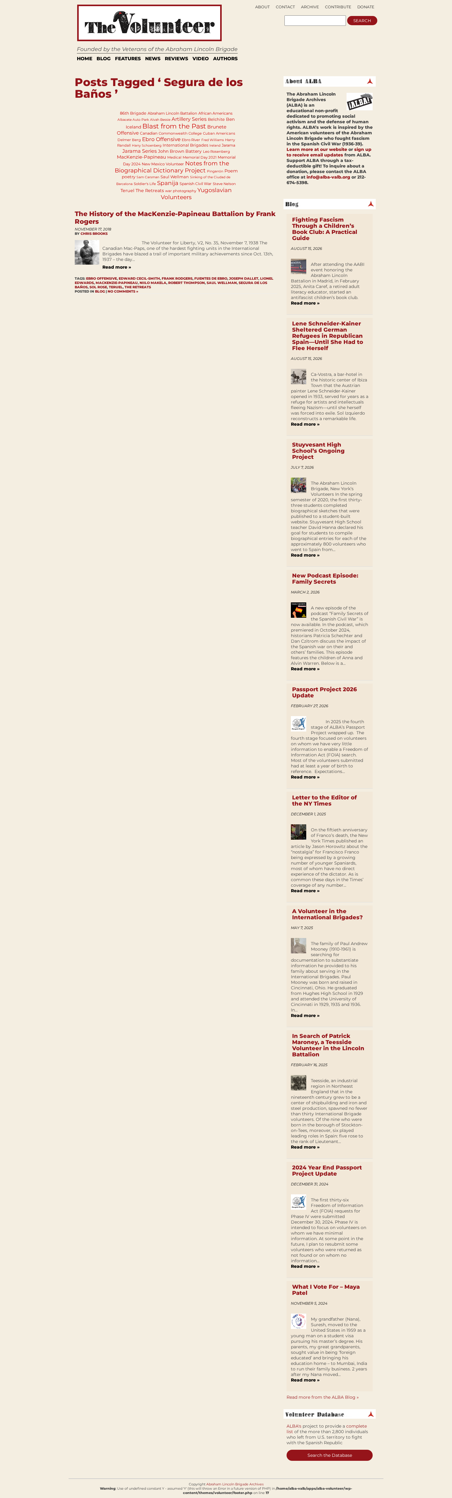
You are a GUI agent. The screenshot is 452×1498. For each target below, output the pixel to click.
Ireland (214, 146)
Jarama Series (139, 151)
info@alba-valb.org (328, 177)
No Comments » (123, 291)
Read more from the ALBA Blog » (323, 1397)
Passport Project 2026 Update (324, 692)
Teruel (127, 190)
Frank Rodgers (177, 278)
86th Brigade (133, 113)
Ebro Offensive (161, 139)
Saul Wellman (175, 176)
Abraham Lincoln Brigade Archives (235, 1484)
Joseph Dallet (243, 278)
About (262, 7)
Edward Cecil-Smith (139, 278)
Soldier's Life (145, 184)
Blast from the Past (174, 126)
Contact (285, 7)
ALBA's (294, 1426)
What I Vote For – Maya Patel (326, 1289)
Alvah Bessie (160, 120)
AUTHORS (225, 58)
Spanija (167, 183)
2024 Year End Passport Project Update (327, 1170)
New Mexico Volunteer (163, 164)
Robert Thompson (186, 283)
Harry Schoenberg (146, 146)
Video (200, 58)
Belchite (216, 119)
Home (84, 58)
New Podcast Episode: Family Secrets (325, 578)
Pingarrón (215, 171)
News (153, 58)
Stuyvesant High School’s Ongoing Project (318, 450)
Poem (231, 171)
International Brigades (185, 145)
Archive (310, 7)
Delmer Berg (129, 140)
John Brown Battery (180, 151)
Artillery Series (189, 119)
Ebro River (191, 140)
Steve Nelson (224, 184)
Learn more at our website (317, 149)
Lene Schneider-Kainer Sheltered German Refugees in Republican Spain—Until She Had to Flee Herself (327, 336)
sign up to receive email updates (329, 152)
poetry (128, 176)
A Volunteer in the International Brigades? (327, 914)
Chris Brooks (94, 233)
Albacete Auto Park (133, 120)
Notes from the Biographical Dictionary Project (172, 167)
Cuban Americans (219, 133)
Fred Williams (212, 140)
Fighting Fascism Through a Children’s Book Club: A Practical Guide (324, 229)
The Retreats (150, 190)
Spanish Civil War (196, 183)
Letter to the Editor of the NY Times (324, 800)
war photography (180, 191)
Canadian (148, 133)
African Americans (215, 113)
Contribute (338, 7)
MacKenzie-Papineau (141, 157)
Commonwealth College (180, 133)
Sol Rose (98, 287)
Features (128, 58)
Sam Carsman (148, 177)
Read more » (116, 267)
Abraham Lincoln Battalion (172, 113)
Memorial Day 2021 (199, 157)
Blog (104, 58)
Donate (365, 7)
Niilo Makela (153, 283)
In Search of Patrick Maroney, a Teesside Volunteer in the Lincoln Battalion (328, 1045)
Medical (174, 157)
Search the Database (329, 1455)
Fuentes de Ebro (210, 278)
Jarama (228, 145)
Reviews (176, 58)
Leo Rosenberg (216, 151)
